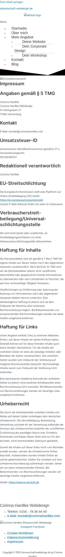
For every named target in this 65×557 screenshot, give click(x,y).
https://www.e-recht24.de (24, 482)
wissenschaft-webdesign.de (16, 8)
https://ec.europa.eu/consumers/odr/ (21, 200)
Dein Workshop (34, 55)
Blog (14, 64)
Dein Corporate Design (30, 48)
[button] (32, 22)
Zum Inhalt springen (11, 2)
